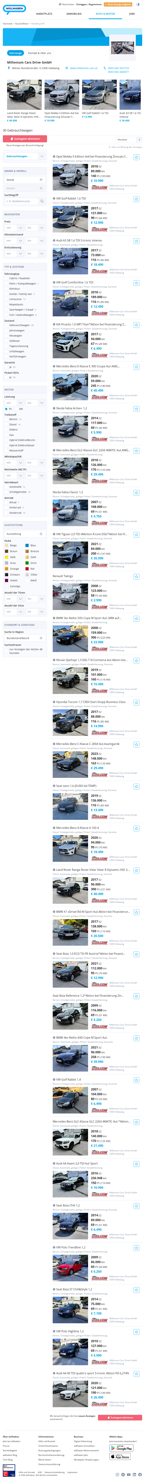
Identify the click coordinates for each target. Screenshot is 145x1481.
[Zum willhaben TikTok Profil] (123, 1475)
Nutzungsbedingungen (49, 1450)
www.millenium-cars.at (83, 68)
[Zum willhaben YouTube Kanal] (129, 1475)
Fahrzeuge (15, 53)
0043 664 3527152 (118, 68)
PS (10, 409)
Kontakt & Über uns (39, 53)
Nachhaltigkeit (10, 1450)
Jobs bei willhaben (11, 1441)
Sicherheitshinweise (48, 1445)
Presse (6, 1445)
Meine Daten (44, 1459)
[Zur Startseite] (14, 10)
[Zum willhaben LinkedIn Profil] (134, 1475)
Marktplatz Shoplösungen (86, 1459)
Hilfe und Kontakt (46, 1441)
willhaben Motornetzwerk (86, 1450)
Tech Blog (8, 1459)
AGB (40, 1472)
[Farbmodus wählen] (137, 4)
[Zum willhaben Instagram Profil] (117, 1475)
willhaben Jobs (81, 1455)
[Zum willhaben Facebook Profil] (140, 1475)
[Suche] (42, 201)
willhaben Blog (10, 1455)
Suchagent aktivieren (122, 1417)
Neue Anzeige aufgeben (119, 4)
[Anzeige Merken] (136, 157)
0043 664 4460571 (118, 71)
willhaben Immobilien (84, 1445)
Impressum (72, 1472)
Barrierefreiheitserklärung (51, 1455)
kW (21, 409)
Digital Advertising (83, 1441)
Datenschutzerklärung (49, 1464)
